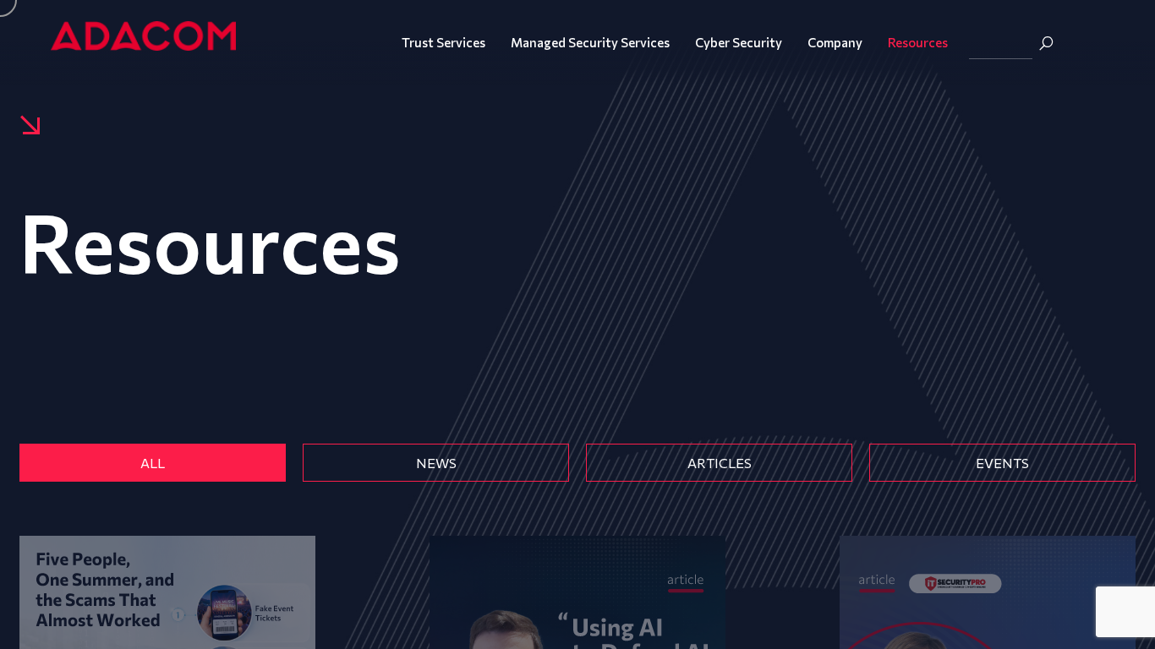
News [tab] (436, 463)
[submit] (1045, 43)
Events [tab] (1002, 463)
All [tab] (152, 463)
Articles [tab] (719, 463)
